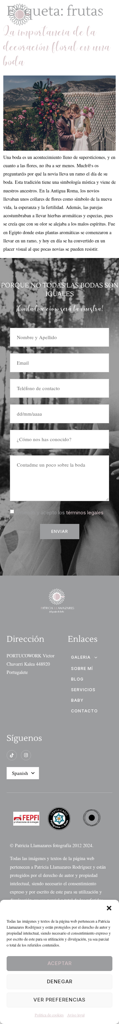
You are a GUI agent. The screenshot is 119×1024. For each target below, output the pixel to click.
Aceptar (60, 963)
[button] (109, 908)
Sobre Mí (82, 668)
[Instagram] (26, 755)
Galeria (81, 657)
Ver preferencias (59, 1000)
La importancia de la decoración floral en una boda (56, 47)
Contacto (84, 710)
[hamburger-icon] (105, 16)
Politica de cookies (49, 1014)
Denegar (59, 981)
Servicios (83, 689)
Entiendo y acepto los (59, 512)
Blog (77, 679)
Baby (77, 700)
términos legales (84, 512)
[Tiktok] (12, 755)
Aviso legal (76, 1014)
